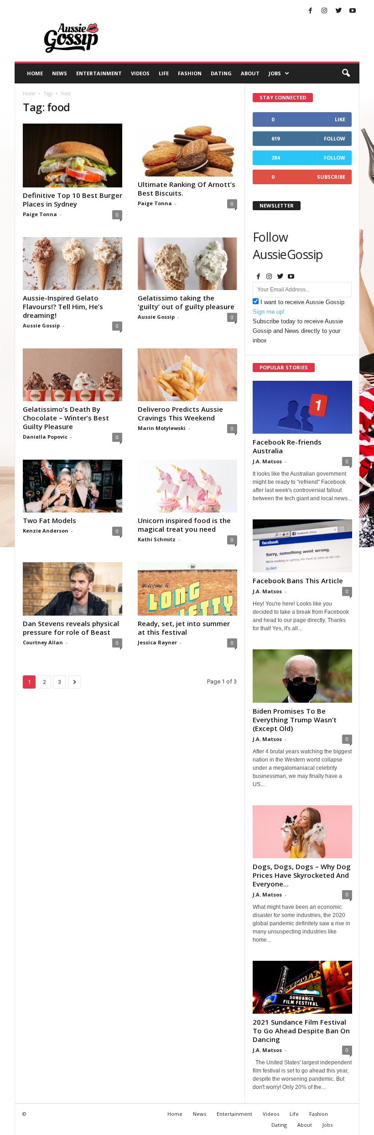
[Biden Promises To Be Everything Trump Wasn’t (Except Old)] (302, 675)
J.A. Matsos (267, 461)
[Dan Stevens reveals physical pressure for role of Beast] (72, 588)
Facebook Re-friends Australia (287, 446)
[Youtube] (352, 11)
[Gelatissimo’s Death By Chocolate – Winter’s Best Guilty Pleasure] (72, 374)
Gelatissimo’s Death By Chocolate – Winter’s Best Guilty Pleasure (66, 417)
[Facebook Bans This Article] (302, 545)
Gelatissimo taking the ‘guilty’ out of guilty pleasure (186, 302)
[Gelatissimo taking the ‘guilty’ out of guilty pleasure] (187, 263)
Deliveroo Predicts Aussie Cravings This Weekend (180, 413)
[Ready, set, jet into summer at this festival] (187, 588)
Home (35, 73)
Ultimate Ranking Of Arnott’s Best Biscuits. (186, 188)
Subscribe (331, 176)
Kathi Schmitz (157, 539)
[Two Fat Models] (72, 486)
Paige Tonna (40, 214)
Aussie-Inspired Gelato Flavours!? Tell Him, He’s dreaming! (63, 306)
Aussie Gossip (41, 325)
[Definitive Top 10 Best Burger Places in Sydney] (72, 155)
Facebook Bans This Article (298, 580)
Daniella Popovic (45, 436)
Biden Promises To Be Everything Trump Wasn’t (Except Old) (295, 719)
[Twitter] (338, 11)
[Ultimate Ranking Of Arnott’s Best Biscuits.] (187, 150)
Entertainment (99, 73)
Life (164, 73)
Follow (334, 138)
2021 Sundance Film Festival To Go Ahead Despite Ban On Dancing (301, 1030)
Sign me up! (269, 311)
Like (340, 119)
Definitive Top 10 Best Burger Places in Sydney (72, 199)
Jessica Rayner (157, 642)
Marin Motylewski (162, 428)
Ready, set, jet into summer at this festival (184, 628)
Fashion (190, 73)
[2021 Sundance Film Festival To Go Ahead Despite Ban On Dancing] (302, 987)
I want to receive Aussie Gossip (302, 302)
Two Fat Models (49, 520)
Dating (221, 73)
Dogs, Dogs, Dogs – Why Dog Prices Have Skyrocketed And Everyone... (302, 875)
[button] (346, 73)
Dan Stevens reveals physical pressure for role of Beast (71, 628)
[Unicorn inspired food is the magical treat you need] (187, 486)
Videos (140, 73)
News (59, 73)
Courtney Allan (43, 642)
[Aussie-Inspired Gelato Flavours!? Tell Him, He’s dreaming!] (72, 263)
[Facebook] (310, 11)
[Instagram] (324, 11)
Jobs (275, 73)
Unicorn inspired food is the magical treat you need (184, 525)
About (250, 73)
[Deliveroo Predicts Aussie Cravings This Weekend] (187, 374)
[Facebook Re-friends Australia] (302, 407)
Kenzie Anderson (45, 530)
